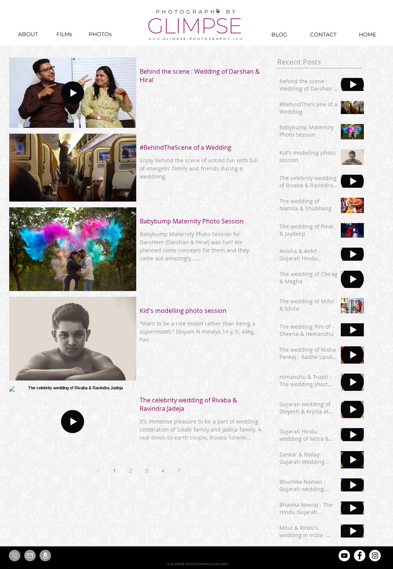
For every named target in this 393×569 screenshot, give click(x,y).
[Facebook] (359, 555)
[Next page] (179, 470)
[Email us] (30, 555)
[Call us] (14, 555)
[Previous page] (98, 470)
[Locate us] (45, 555)
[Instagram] (375, 555)
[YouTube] (344, 555)
